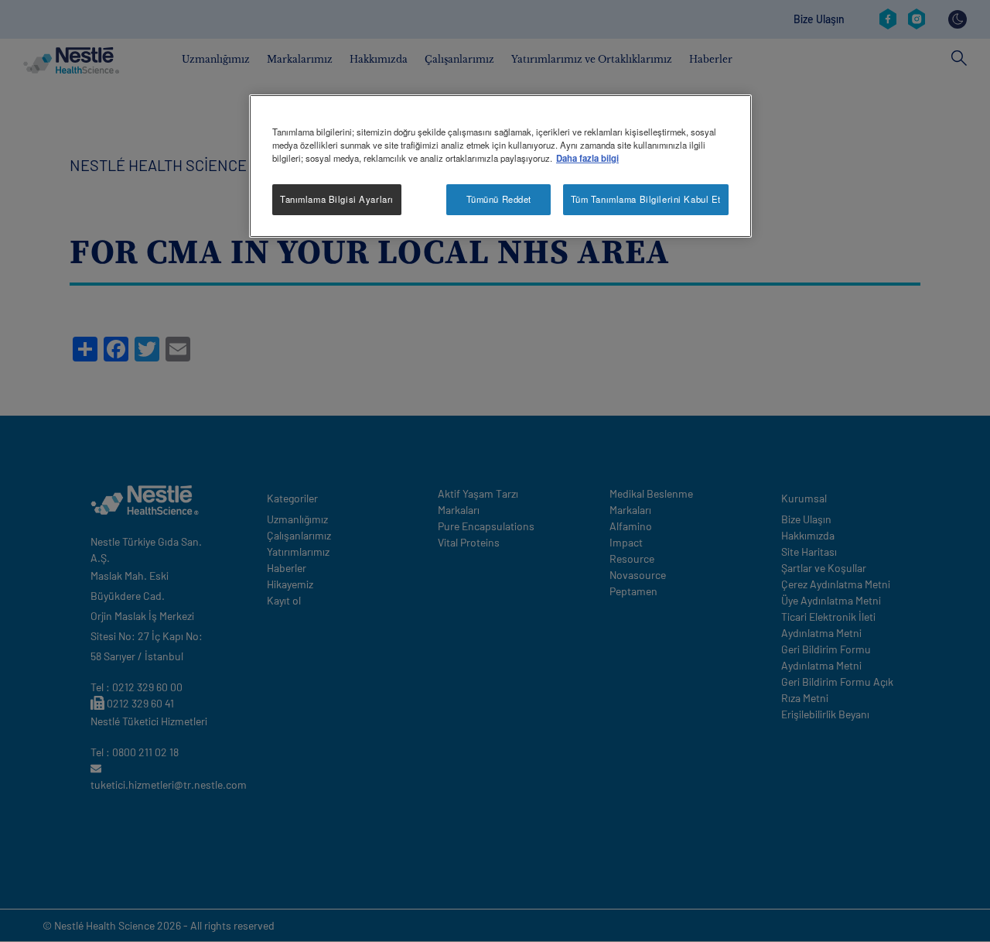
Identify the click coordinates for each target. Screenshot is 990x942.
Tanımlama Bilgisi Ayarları (337, 199)
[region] (500, 166)
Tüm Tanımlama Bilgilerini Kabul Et (646, 199)
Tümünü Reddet (498, 199)
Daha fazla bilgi (587, 158)
